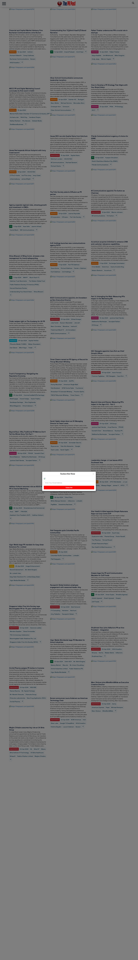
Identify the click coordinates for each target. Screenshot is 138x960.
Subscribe (69, 487)
